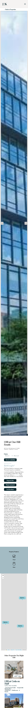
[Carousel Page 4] (6, 433)
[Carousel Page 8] (12, 433)
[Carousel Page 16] (24, 433)
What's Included (10, 485)
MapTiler (13, 649)
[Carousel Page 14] (21, 433)
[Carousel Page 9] (14, 433)
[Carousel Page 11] (17, 433)
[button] (9, 623)
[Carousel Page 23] (17, 434)
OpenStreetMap (19, 649)
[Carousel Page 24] (18, 434)
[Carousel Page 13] (20, 433)
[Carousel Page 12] (18, 433)
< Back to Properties (10, 9)
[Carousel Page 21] (14, 434)
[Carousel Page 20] (12, 434)
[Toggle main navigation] (25, 4)
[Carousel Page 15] (23, 433)
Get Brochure (10, 489)
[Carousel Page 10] (15, 433)
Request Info (10, 480)
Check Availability (10, 460)
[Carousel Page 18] (9, 434)
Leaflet (8, 649)
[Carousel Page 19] (11, 434)
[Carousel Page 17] (26, 433)
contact (17, 475)
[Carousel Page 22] (15, 434)
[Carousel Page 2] (3, 433)
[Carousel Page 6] (9, 433)
